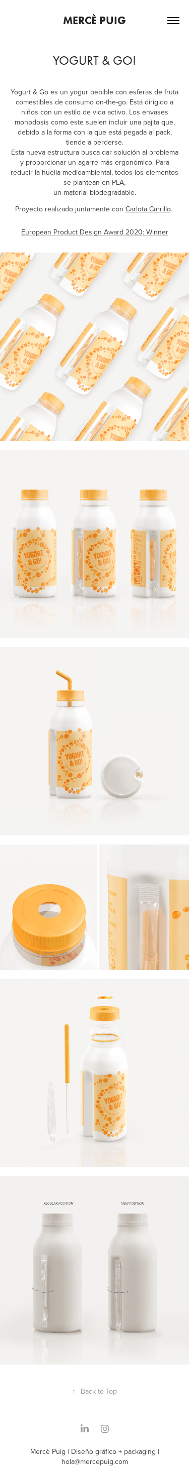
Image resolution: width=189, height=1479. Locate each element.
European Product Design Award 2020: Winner (94, 232)
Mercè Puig (94, 20)
